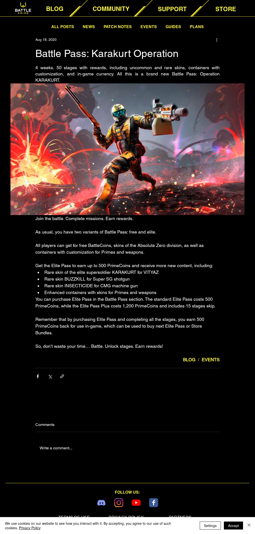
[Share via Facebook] (37, 376)
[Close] (249, 525)
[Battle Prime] (153, 502)
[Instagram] (118, 502)
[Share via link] (62, 376)
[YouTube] (136, 502)
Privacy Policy (30, 527)
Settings (210, 525)
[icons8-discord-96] (101, 502)
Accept (233, 525)
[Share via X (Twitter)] (50, 376)
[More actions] (217, 40)
